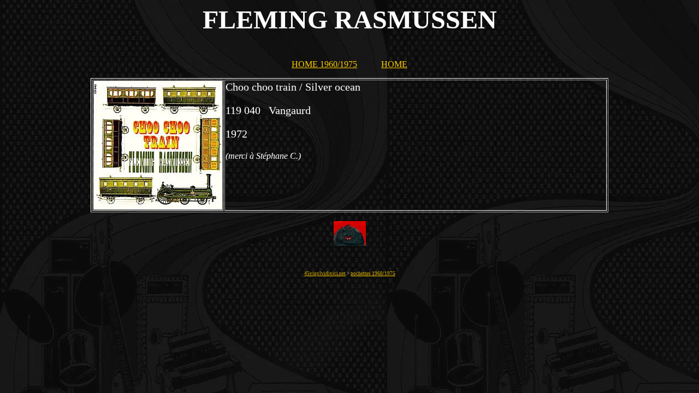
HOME (394, 64)
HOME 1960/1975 (324, 64)
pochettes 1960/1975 (373, 273)
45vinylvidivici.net (325, 273)
